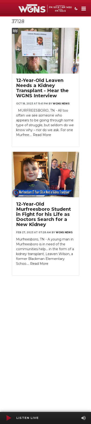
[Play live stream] (9, 418)
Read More (42, 135)
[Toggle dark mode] (75, 9)
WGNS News (61, 103)
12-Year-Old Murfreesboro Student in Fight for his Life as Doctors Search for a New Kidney (43, 214)
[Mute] (83, 418)
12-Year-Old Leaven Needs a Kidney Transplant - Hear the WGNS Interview (42, 88)
